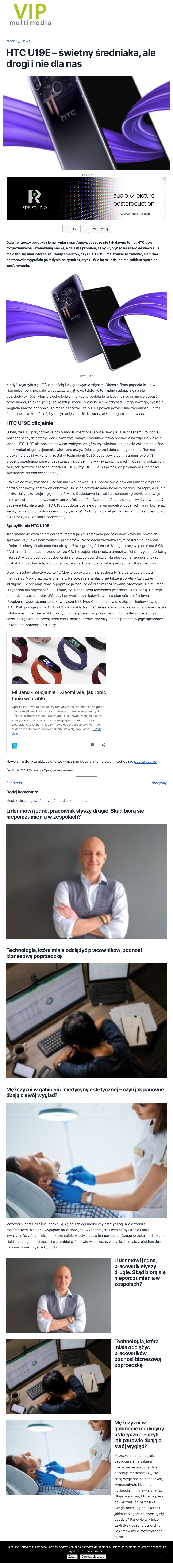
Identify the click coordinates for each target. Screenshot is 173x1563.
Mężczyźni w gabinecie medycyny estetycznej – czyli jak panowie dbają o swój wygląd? (85, 1093)
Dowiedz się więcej (93, 1556)
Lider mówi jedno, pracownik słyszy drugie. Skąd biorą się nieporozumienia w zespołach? (75, 814)
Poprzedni (14, 783)
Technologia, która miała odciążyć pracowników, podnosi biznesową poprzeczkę (74, 953)
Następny (159, 783)
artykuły (12, 41)
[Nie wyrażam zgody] (168, 1552)
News (25, 41)
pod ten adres (145, 761)
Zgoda (72, 1556)
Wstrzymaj (100, 229)
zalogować (32, 800)
